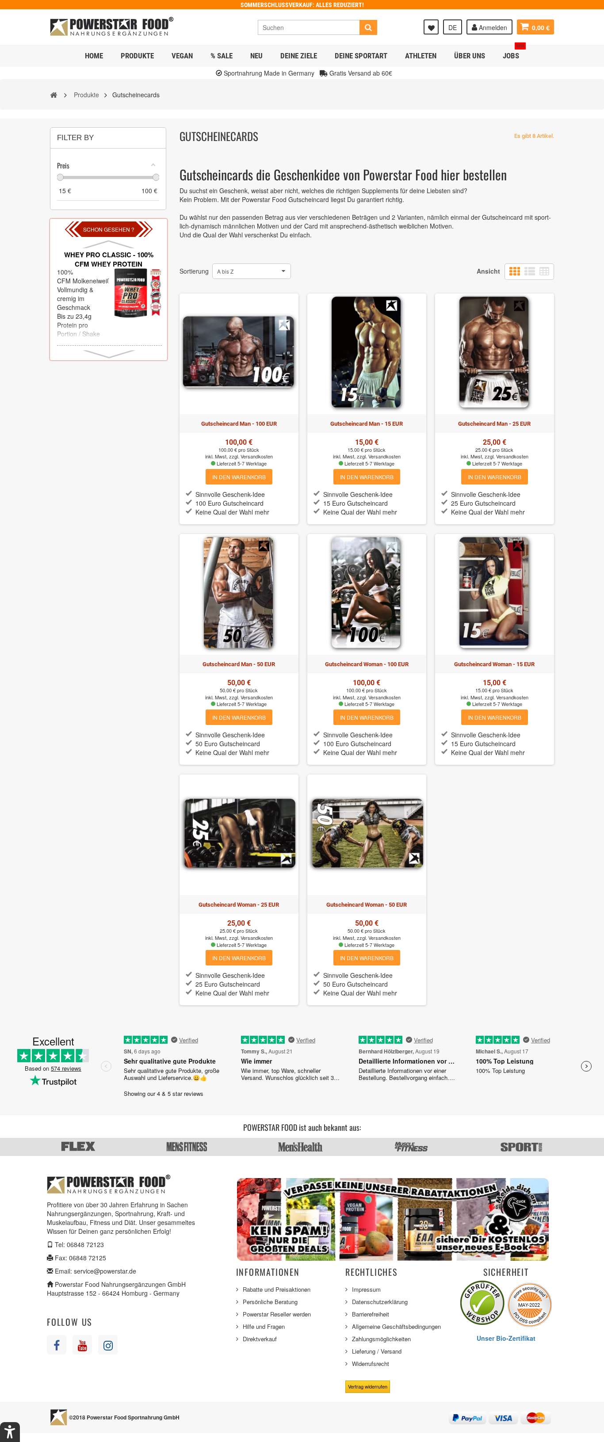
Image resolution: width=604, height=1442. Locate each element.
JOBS (513, 52)
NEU (256, 55)
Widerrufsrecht (370, 1363)
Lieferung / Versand (376, 1351)
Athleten (420, 55)
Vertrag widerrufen (367, 1386)
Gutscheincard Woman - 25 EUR (239, 904)
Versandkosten (257, 456)
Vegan (182, 55)
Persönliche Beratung (270, 1301)
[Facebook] (56, 1344)
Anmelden (492, 27)
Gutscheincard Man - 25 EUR (494, 423)
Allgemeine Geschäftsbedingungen (396, 1326)
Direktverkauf (260, 1339)
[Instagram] (108, 1344)
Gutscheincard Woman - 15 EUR (494, 664)
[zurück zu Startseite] (53, 94)
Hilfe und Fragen (264, 1326)
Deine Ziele (298, 55)
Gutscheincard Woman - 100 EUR (367, 664)
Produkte (137, 55)
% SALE (221, 55)
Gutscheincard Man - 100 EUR (239, 423)
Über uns (469, 55)
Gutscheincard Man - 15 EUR (366, 423)
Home (94, 55)
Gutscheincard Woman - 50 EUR (366, 904)
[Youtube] (82, 1344)
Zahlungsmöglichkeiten (381, 1339)
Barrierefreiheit (370, 1314)
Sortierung (194, 271)
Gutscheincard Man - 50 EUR (239, 664)
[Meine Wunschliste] (431, 26)
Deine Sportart (361, 55)
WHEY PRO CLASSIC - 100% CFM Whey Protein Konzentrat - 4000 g (108, 264)
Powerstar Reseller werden (277, 1314)
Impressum (366, 1289)
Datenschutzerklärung (380, 1301)
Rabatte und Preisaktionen (276, 1289)
